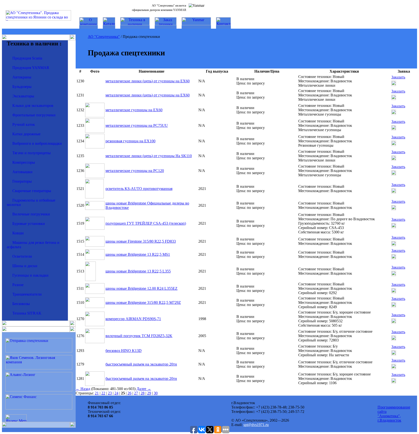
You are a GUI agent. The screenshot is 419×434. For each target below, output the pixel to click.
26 (129, 393)
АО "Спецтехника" (104, 36)
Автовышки (22, 172)
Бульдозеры (22, 87)
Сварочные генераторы (31, 191)
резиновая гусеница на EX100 (130, 141)
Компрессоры (23, 162)
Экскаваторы (23, 96)
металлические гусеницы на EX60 (133, 110)
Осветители (22, 256)
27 (136, 393)
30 (156, 393)
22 (103, 393)
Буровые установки (28, 223)
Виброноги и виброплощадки (37, 143)
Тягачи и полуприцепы (31, 153)
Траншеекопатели (27, 294)
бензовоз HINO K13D (123, 351)
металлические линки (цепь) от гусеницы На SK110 (148, 156)
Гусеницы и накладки (30, 275)
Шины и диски (24, 266)
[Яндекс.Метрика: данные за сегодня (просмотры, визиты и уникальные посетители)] (16, 418)
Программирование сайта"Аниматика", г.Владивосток (394, 413)
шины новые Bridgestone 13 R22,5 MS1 (137, 254)
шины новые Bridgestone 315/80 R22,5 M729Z (143, 302)
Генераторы (22, 181)
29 (149, 393)
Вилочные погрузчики (31, 214)
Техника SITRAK (26, 313)
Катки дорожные (26, 134)
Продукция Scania (27, 58)
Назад (83, 389)
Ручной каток (23, 124)
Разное (18, 285)
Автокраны (21, 77)
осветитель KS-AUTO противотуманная (138, 189)
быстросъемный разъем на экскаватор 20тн (141, 364)
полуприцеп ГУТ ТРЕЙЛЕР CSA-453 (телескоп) (145, 223)
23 (110, 393)
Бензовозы (21, 304)
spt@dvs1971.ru (256, 425)
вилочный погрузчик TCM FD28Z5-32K (138, 336)
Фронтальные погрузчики (34, 115)
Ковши (18, 233)
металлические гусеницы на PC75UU (136, 125)
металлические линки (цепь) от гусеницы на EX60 (147, 81)
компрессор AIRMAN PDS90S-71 (133, 319)
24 (116, 393)
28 (143, 393)
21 (97, 393)
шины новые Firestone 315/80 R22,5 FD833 (140, 241)
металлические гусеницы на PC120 (134, 171)
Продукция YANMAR (30, 68)
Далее (144, 389)
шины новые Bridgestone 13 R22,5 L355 (138, 271)
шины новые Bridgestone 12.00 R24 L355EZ (141, 288)
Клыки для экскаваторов (32, 105)
